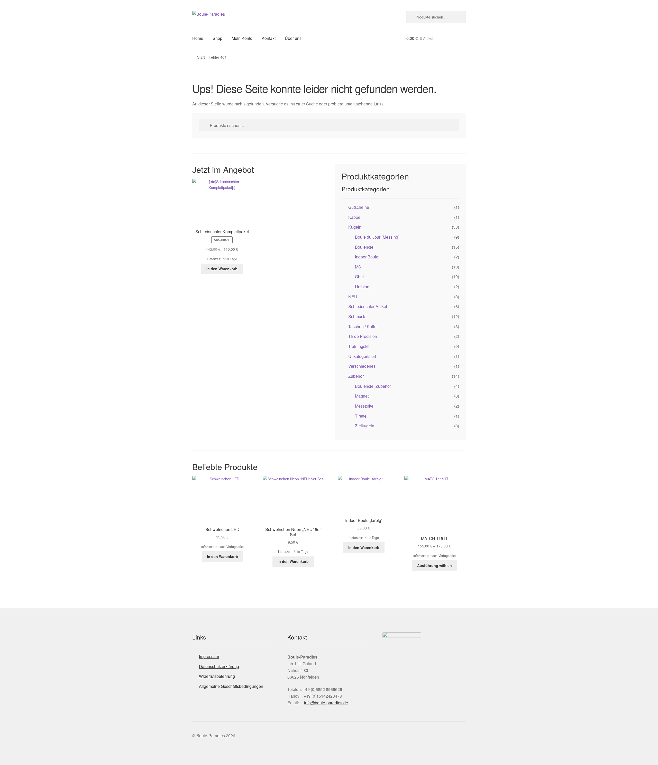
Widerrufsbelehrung (217, 676)
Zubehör (356, 376)
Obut (359, 277)
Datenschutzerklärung (219, 666)
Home (197, 38)
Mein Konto (242, 38)
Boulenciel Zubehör (373, 386)
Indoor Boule (366, 257)
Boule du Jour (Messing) (377, 237)
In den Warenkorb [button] (221, 268)
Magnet (362, 396)
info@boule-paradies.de (326, 703)
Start (201, 57)
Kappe (354, 217)
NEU (352, 297)
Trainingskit (358, 346)
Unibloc (362, 287)
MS (358, 267)
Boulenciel (364, 247)
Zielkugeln (364, 426)
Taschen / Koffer (363, 326)
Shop (217, 38)
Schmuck (356, 316)
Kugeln (354, 227)
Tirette (361, 416)
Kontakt (269, 38)
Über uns (293, 38)
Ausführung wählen (434, 565)
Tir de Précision (362, 336)
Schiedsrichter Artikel (367, 306)
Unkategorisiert (362, 356)
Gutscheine (358, 207)
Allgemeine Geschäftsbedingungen (231, 686)
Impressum (209, 656)
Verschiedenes (362, 366)
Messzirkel (364, 406)
